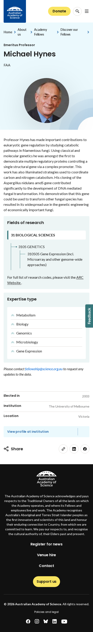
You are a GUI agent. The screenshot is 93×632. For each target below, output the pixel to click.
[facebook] (84, 448)
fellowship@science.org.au (44, 369)
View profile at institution (28, 431)
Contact (46, 565)
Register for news (46, 544)
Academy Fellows (40, 32)
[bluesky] (46, 621)
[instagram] (37, 621)
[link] (63, 448)
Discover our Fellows (69, 32)
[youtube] (64, 621)
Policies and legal (46, 612)
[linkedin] (74, 448)
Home (8, 32)
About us (22, 32)
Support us (46, 581)
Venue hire (46, 555)
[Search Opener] (77, 11)
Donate (59, 11)
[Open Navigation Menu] (86, 11)
